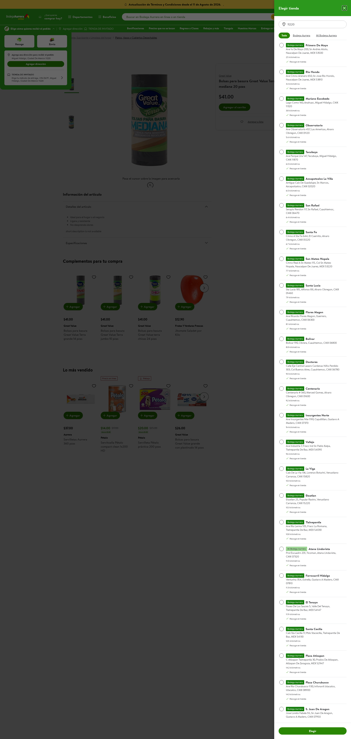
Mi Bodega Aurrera (326, 35)
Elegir (312, 731)
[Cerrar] (344, 8)
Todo (284, 35)
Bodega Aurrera (301, 35)
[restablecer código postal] (284, 24)
